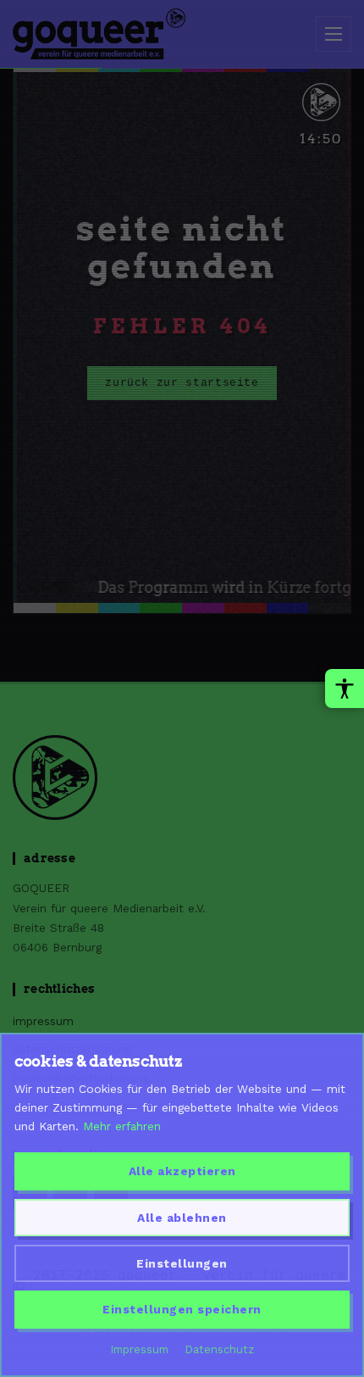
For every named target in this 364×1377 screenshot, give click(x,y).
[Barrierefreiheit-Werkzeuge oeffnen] (344, 688)
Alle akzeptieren (182, 1171)
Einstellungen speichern (182, 1309)
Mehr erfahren (122, 1126)
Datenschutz (219, 1349)
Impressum (139, 1349)
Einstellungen (182, 1263)
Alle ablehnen (182, 1217)
